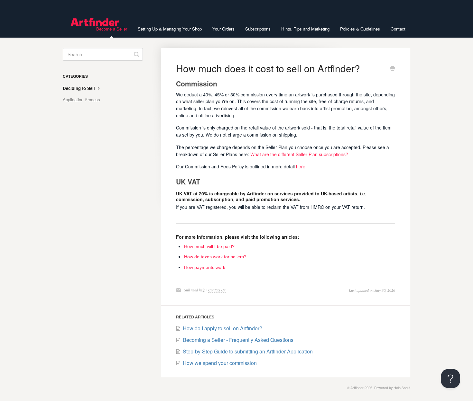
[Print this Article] (392, 68)
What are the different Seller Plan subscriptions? (299, 154)
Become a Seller (111, 29)
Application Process (81, 99)
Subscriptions (258, 29)
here (300, 166)
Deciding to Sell (79, 88)
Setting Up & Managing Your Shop (170, 29)
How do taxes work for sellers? (215, 256)
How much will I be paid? (209, 246)
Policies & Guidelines (360, 29)
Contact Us (217, 289)
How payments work (204, 267)
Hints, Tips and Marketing (305, 29)
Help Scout (402, 387)
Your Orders (223, 29)
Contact (398, 29)
